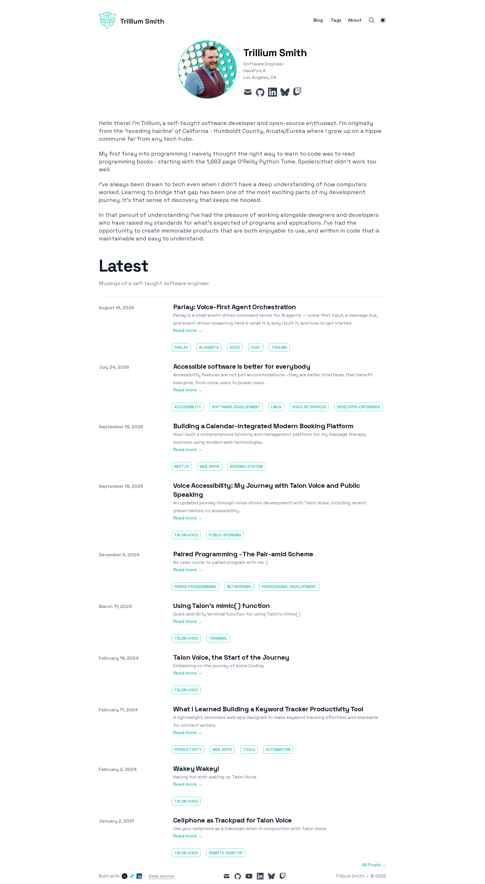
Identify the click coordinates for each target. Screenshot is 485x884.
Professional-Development (289, 586)
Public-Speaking (225, 534)
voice (235, 347)
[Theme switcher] (382, 20)
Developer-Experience (358, 406)
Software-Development (236, 406)
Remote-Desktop (226, 852)
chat (256, 347)
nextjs (181, 466)
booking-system (246, 466)
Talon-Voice (186, 534)
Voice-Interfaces (309, 406)
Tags (336, 20)
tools (249, 749)
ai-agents (209, 347)
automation (278, 749)
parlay (181, 347)
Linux (276, 406)
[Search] (371, 20)
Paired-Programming (195, 586)
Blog (318, 20)
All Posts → (374, 865)
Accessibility (187, 406)
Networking (239, 586)
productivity (188, 749)
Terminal (218, 638)
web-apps (209, 466)
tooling (279, 347)
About (355, 20)
